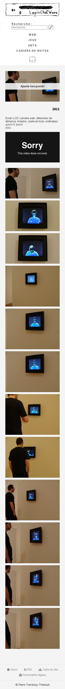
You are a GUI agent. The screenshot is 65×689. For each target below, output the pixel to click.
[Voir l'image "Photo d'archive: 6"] (32, 371)
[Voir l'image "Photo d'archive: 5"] (32, 329)
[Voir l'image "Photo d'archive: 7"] (32, 414)
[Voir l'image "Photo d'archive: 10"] (32, 542)
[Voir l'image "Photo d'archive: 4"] (32, 286)
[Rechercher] (51, 27)
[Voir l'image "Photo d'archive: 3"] (32, 248)
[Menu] (32, 59)
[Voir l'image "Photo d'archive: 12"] (32, 628)
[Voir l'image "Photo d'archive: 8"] (32, 457)
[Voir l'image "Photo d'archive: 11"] (32, 585)
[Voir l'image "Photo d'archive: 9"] (32, 500)
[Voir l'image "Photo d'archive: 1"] (32, 183)
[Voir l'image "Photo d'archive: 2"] (32, 215)
